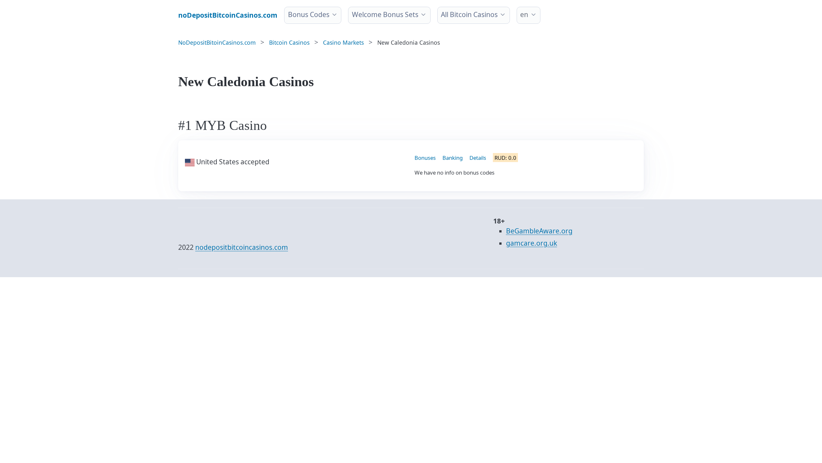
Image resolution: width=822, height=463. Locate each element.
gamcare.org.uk (531, 243)
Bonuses (425, 157)
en (524, 14)
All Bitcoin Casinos (469, 14)
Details (477, 157)
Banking (452, 157)
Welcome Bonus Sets (385, 14)
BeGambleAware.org (539, 230)
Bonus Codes (308, 14)
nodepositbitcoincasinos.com (241, 247)
